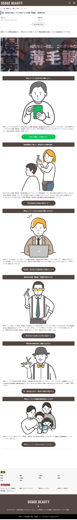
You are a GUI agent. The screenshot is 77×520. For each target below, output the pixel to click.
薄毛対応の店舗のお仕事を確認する (38, 336)
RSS (38, 506)
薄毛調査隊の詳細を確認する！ (38, 203)
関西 (21, 475)
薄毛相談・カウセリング (7, 491)
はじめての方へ (11, 510)
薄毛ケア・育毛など (63, 488)
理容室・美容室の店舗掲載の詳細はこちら (38, 269)
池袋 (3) (40, 20)
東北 (59, 475)
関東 (2, 475)
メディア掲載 (65, 510)
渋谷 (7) (3, 17)
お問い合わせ (56, 510)
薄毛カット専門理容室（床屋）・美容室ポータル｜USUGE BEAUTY (34, 516)
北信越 (21, 478)
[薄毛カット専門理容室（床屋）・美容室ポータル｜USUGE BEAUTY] (12, 3)
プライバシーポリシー (30, 510)
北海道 (40, 475)
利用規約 (40, 510)
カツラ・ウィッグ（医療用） (8, 488)
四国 (59, 478)
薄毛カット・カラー (43, 488)
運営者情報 (20, 510)
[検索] (69, 3)
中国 (39, 478)
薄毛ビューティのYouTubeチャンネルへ (38, 444)
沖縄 (21, 480)
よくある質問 (48, 510)
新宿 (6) (40, 17)
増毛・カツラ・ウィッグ (26, 488)
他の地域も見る (38, 24)
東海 (2, 478)
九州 (2, 480)
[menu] (74, 3)
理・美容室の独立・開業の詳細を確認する (38, 391)
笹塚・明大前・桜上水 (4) (9, 20)
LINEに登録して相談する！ (38, 137)
